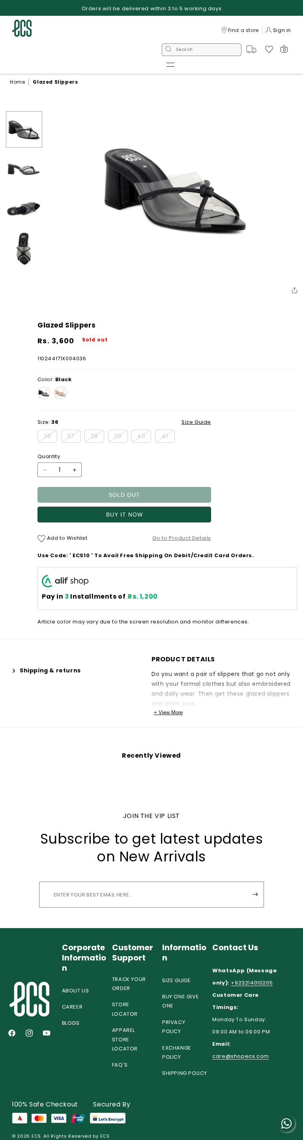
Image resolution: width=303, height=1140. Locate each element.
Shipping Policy (184, 1073)
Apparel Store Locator (125, 1039)
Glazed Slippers (55, 82)
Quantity (48, 456)
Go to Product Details (181, 538)
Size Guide (176, 980)
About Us (75, 990)
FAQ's (120, 1065)
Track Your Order (129, 983)
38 (97, 437)
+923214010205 (252, 983)
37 (74, 437)
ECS (36, 1136)
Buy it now (124, 514)
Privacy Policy (173, 1026)
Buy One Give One (180, 1001)
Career (72, 1007)
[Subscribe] (255, 895)
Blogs (71, 1023)
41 (168, 437)
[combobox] (201, 50)
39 (121, 437)
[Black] (43, 393)
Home (17, 82)
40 (144, 437)
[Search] (168, 50)
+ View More (168, 712)
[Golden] (60, 393)
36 (50, 437)
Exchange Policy (176, 1052)
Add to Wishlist (66, 538)
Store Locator (125, 1009)
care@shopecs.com (240, 1056)
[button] (170, 64)
